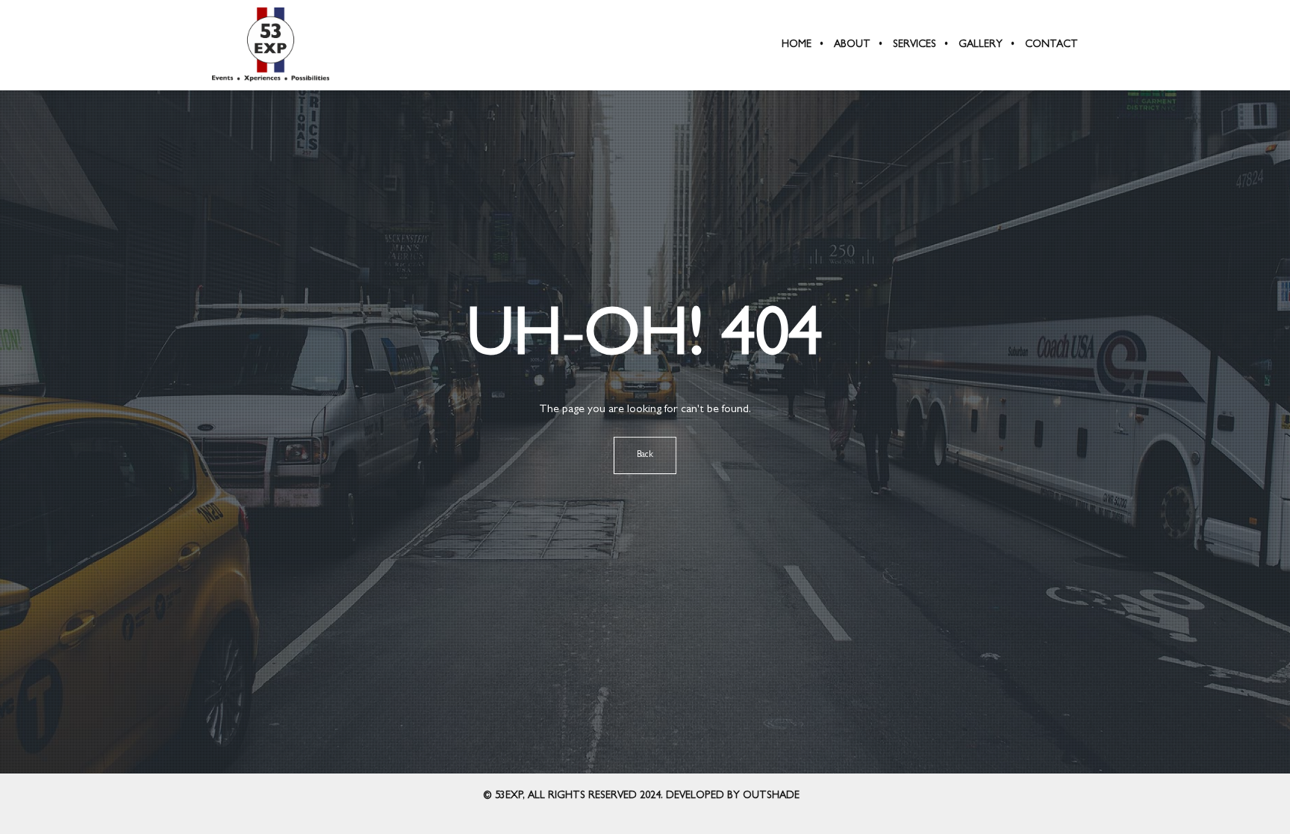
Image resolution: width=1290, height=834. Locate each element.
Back (645, 455)
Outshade (771, 796)
